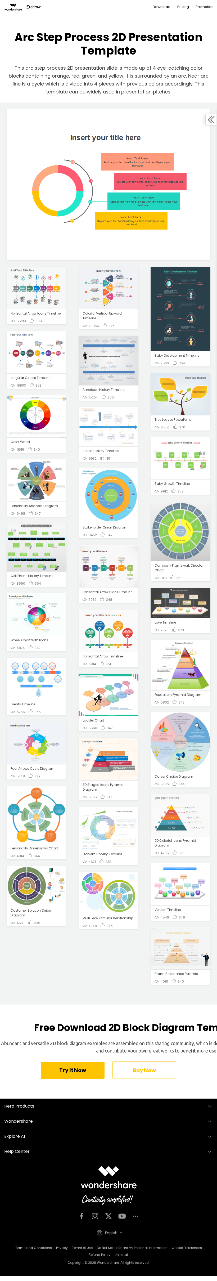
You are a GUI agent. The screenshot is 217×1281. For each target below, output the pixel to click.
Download (161, 7)
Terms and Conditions (33, 1248)
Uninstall (122, 1254)
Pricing (183, 7)
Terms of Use (82, 1248)
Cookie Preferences (187, 1248)
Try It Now (72, 1070)
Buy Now (144, 1070)
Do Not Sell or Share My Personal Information (132, 1248)
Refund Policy (99, 1254)
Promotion (205, 7)
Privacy (62, 1248)
